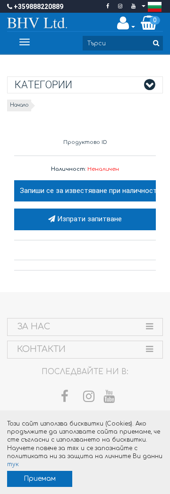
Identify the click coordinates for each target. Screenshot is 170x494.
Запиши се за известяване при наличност (88, 190)
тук (13, 464)
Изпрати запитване (88, 219)
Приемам (40, 478)
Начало (19, 105)
